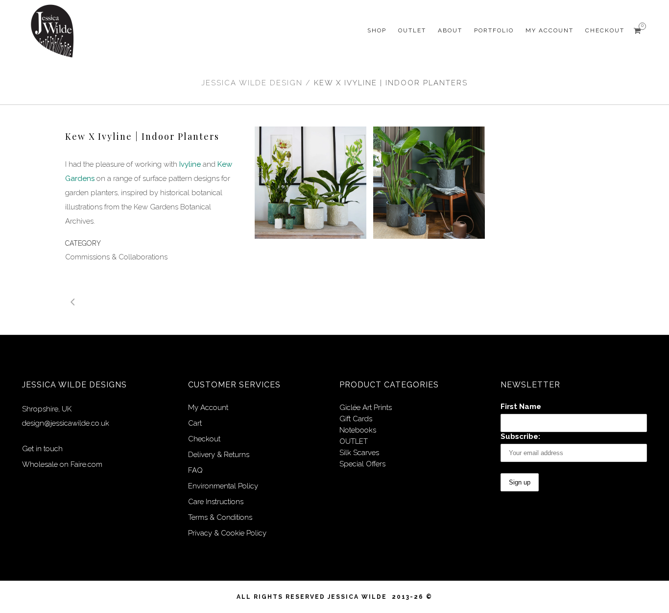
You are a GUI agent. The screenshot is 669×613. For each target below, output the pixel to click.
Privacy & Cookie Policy (227, 533)
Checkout (204, 438)
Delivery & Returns (218, 454)
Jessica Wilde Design (252, 82)
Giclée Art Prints (365, 407)
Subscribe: (520, 436)
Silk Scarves (359, 452)
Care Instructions (215, 501)
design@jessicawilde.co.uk (65, 423)
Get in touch (42, 448)
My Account (208, 407)
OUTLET (353, 441)
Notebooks (357, 430)
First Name (521, 406)
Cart (195, 423)
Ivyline (190, 164)
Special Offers (362, 464)
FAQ (195, 470)
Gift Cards (355, 418)
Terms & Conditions (220, 517)
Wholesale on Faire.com (62, 464)
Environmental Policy (223, 486)
